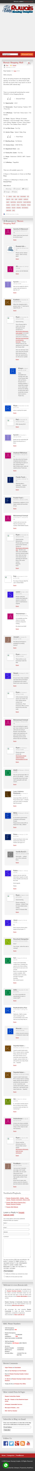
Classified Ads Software (12, 1467)
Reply (14, 240)
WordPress (30, 1467)
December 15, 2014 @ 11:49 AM (21, 1074)
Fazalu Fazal (20, 477)
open (7, 202)
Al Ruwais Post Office (20, 1384)
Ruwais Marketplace (22, 1296)
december (23, 196)
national (26, 199)
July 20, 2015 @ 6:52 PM (22, 615)
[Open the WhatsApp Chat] (6, 1465)
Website (5, 1232)
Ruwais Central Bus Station (12, 1396)
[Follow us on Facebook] (5, 1443)
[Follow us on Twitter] (11, 1443)
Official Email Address (18, 1305)
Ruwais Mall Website (12, 1207)
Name (5, 1223)
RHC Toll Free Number (11, 1411)
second (13, 205)
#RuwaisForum (27, 54)
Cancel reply (8, 1215)
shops (28, 205)
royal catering (27, 202)
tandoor (8, 207)
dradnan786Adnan (20, 453)
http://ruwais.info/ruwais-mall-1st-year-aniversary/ (22, 1151)
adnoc (10, 196)
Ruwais (14, 65)
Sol (14, 958)
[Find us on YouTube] (28, 1443)
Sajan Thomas (9, 1367)
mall (16, 199)
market (20, 199)
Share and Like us (19, 1314)
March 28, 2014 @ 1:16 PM (22, 853)
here (15, 71)
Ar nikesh (7, 1379)
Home (4, 1455)
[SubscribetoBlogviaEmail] (14, 1418)
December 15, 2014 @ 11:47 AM (21, 1047)
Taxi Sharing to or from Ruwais (17, 1370)
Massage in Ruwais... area (12, 1407)
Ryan (7, 65)
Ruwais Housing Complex (14, 1291)
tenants (19, 207)
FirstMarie (17, 1163)
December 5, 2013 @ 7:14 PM (20, 499)
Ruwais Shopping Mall (13, 62)
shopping (23, 205)
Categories (10, 1455)
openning (13, 202)
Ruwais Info (20, 246)
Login (30, 1)
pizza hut (19, 202)
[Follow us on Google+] (17, 1443)
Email (5, 1227)
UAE (13, 210)
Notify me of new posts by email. (14, 1276)
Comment (6, 1236)
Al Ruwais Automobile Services (13, 1404)
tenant (13, 207)
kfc (28, 196)
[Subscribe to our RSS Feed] (22, 1443)
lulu (12, 199)
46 (29, 63)
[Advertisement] (17, 32)
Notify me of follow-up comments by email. (17, 1274)
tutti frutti (8, 210)
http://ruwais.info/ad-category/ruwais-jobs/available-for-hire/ (22, 757)
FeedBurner (20, 1455)
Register (26, 1)
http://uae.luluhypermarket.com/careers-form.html (22, 340)
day (18, 196)
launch (8, 199)
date (14, 196)
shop (18, 205)
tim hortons (25, 207)
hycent (21, 1212)
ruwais (8, 205)
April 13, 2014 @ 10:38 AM (21, 941)
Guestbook (18, 1367)
